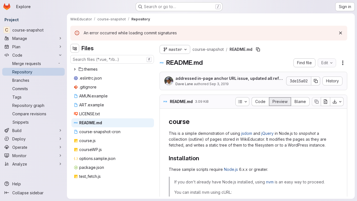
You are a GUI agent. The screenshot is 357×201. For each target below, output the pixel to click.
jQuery (267, 133)
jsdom (246, 133)
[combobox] (112, 59)
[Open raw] (325, 101)
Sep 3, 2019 (219, 84)
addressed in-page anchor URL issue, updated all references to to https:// (229, 78)
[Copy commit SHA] (315, 80)
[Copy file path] (258, 49)
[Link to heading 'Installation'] (202, 158)
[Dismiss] (340, 33)
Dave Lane (184, 84)
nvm (270, 182)
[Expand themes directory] (74, 69)
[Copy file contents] (316, 101)
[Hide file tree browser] (74, 48)
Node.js (231, 169)
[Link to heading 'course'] (193, 122)
